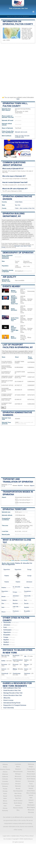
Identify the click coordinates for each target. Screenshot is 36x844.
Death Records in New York (12, 690)
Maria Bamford (13, 337)
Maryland (18, 769)
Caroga (29, 569)
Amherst (3, 669)
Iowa (5, 805)
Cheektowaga (16, 673)
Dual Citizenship (8, 707)
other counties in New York (27, 208)
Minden (3, 596)
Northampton (7, 630)
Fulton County (17, 16)
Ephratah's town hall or (21, 246)
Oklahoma (31, 764)
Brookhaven (16, 655)
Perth (5, 627)
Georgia (5, 791)
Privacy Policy (24, 836)
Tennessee (31, 781)
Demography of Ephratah (18, 252)
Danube (26, 603)
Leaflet (12, 560)
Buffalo (3, 660)
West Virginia (31, 807)
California (5, 776)
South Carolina (30, 776)
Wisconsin (31, 809)
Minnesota (18, 776)
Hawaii (5, 796)
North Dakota (18, 803)
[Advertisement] (18, 69)
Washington (31, 805)
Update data (15, 836)
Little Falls (15, 606)
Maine (18, 766)
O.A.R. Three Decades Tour (15, 319)
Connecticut (5, 784)
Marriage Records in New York (12, 693)
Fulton (17, 208)
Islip (25, 656)
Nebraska (18, 786)
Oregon (31, 766)
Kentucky (5, 810)
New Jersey (18, 793)
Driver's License (8, 700)
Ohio (18, 810)
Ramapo (26, 664)
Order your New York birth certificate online (22, 136)
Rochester (4, 664)
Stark (2, 607)
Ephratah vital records (21, 132)
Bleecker (15, 600)
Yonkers (26, 660)
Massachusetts (18, 771)
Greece (26, 669)
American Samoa (5, 769)
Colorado (5, 779)
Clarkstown (27, 673)
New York (9, 16)
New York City (5, 655)
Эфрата (32, 485)
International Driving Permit (11, 703)
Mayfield (26, 607)
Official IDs (6, 698)
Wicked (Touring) (14, 291)
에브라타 (20, 485)
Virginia (31, 802)
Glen (2, 603)
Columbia (5, 781)
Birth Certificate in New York (12, 688)
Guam (5, 793)
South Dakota (31, 778)
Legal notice (6, 836)
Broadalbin (27, 611)
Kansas (5, 808)
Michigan (18, 774)
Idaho (5, 798)
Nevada (18, 788)
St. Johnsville (25, 563)
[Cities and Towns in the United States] (18, 3)
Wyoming (31, 812)
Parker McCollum (14, 309)
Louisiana (18, 764)
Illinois (5, 801)
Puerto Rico (30, 771)
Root (25, 600)
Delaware (5, 786)
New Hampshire (18, 791)
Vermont (30, 800)
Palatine (17, 563)
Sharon (3, 611)
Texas (31, 783)
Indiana (5, 803)
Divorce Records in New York (12, 695)
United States (18, 202)
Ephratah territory (15, 509)
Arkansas (5, 774)
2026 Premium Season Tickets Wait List (14, 329)
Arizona (5, 771)
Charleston (16, 611)
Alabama (5, 764)
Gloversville (27, 595)
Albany (15, 669)
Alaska (5, 766)
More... (3, 407)
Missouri (18, 781)
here (18, 99)
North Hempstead (18, 660)
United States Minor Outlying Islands (30, 793)
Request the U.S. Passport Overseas (14, 705)
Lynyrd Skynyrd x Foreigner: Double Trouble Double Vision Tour (14, 299)
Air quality (9, 277)
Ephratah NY (26, 16)
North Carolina (18, 800)
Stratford (3, 600)
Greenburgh (4, 673)
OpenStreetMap (24, 560)
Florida (5, 788)
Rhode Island (31, 774)
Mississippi (18, 778)
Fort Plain (26, 587)
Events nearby (11, 286)
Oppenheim (11, 564)
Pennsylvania (31, 769)
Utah (31, 797)
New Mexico (18, 796)
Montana (18, 783)
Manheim (15, 603)
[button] (4, 546)
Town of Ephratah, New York (18, 8)
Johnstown (29, 581)
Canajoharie (27, 591)
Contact (8, 839)
